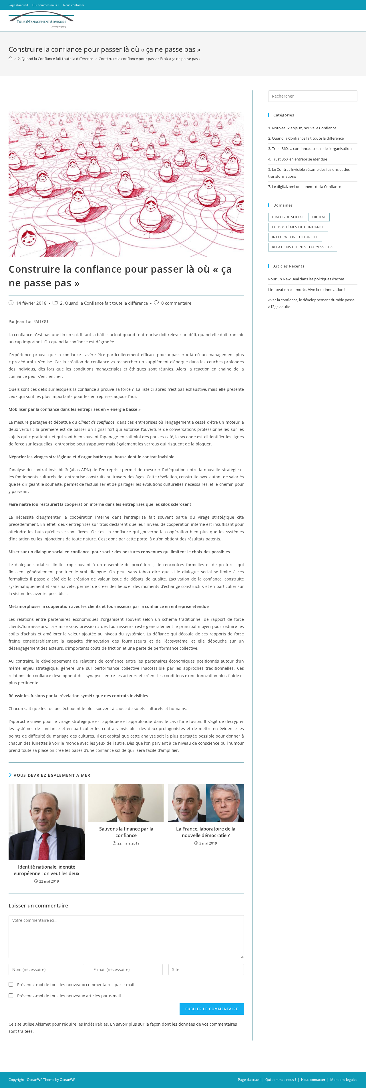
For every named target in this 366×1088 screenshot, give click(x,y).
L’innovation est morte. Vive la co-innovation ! (306, 289)
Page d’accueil (18, 5)
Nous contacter (73, 5)
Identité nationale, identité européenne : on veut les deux (46, 870)
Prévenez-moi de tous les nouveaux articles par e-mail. (69, 995)
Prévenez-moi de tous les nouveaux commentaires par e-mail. (76, 984)
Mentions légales (343, 1079)
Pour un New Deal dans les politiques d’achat (306, 279)
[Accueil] (10, 58)
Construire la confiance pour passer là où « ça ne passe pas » (149, 58)
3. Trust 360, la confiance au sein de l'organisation (310, 148)
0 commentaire (176, 303)
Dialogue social (287, 217)
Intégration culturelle (295, 237)
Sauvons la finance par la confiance (126, 832)
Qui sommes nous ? (45, 5)
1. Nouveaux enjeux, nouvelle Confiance (302, 127)
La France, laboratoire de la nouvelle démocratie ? (205, 832)
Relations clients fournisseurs (302, 247)
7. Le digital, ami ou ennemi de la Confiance (304, 186)
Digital (319, 217)
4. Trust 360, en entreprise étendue (297, 159)
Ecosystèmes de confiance (298, 227)
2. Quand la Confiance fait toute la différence (104, 303)
